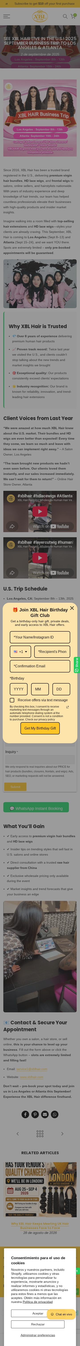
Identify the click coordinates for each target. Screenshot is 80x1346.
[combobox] (20, 652)
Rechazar (38, 1324)
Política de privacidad (38, 1302)
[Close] (72, 608)
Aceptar (37, 1313)
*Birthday (17, 678)
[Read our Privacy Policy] (67, 707)
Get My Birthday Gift (40, 728)
